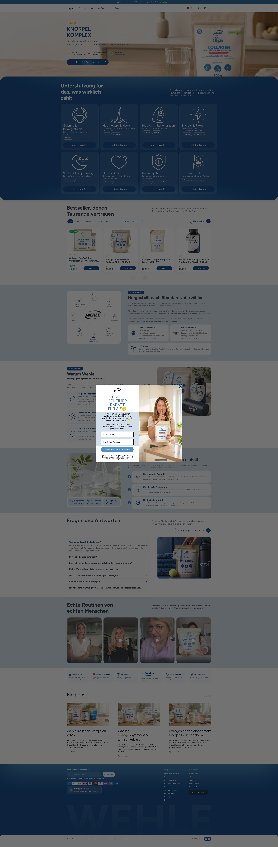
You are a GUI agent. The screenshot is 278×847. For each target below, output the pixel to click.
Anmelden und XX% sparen (117, 449)
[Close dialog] (180, 387)
